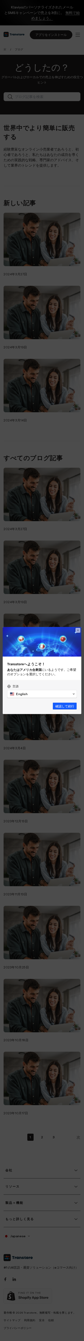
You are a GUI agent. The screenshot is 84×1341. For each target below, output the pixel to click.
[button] (42, 694)
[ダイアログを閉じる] (77, 630)
